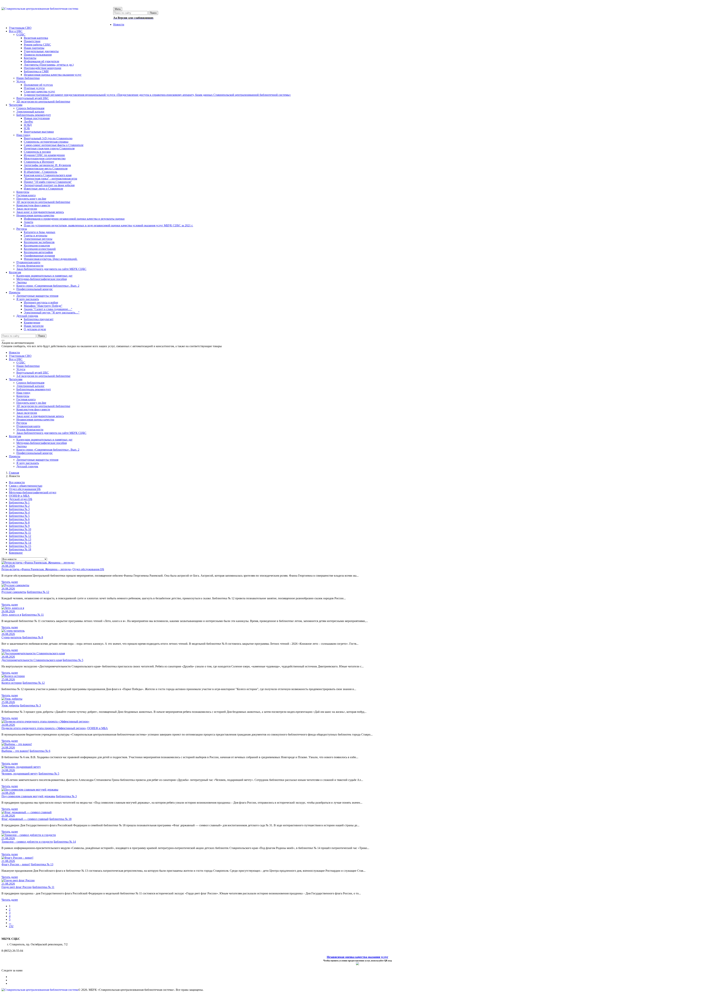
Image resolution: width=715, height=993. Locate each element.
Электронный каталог (30, 386)
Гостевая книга (26, 399)
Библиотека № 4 (19, 512)
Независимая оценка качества (35, 419)
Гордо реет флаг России (16, 887)
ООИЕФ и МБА (19, 495)
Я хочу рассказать (27, 463)
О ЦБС (20, 362)
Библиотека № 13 (20, 539)
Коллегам (15, 436)
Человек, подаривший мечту (19, 773)
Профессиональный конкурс (34, 453)
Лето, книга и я (11, 614)
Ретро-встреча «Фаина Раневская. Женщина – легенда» (36, 569)
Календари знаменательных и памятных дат (44, 439)
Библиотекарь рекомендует (33, 389)
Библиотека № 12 (20, 536)
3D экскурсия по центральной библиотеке (43, 406)
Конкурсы (22, 396)
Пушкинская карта (28, 426)
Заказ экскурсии (26, 412)
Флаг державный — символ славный (25, 819)
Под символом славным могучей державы (28, 796)
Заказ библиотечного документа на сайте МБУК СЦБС (51, 432)
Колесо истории (11, 682)
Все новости (17, 482)
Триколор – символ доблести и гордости (27, 841)
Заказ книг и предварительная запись (40, 416)
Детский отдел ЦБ (20, 499)
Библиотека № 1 (19, 502)
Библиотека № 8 (19, 522)
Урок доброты (10, 705)
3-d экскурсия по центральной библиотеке (43, 376)
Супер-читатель (11, 637)
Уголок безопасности (29, 429)
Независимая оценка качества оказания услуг (357, 957)
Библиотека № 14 (20, 542)
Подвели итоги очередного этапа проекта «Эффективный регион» (43, 728)
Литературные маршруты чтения (37, 459)
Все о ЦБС (16, 359)
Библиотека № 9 (19, 525)
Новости (14, 352)
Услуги (20, 369)
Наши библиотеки (28, 365)
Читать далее (9, 581)
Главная (14, 472)
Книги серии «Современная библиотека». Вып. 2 (47, 449)
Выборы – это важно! (15, 750)
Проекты (14, 456)
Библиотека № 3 (19, 509)
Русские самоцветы (13, 592)
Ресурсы (21, 422)
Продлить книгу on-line (31, 402)
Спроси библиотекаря (30, 382)
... (10, 922)
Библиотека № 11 (20, 532)
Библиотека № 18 (20, 549)
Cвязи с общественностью (25, 485)
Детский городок (27, 466)
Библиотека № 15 (20, 546)
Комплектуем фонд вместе (33, 409)
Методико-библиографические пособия (41, 442)
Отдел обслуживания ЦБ (25, 489)
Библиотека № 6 (19, 519)
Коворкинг (16, 552)
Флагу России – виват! (15, 864)
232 (11, 926)
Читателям (15, 379)
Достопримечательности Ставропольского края (31, 660)
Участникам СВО (20, 355)
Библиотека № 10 (20, 529)
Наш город (23, 392)
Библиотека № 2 (19, 505)
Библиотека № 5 (19, 515)
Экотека (21, 446)
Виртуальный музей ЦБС (32, 372)
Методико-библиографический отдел (32, 492)
